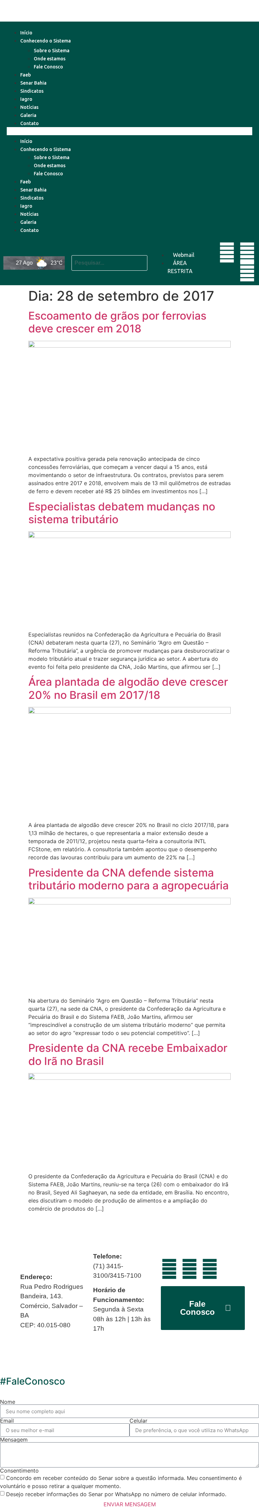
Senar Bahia (33, 83)
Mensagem (14, 1439)
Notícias (29, 107)
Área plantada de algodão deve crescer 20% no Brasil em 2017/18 (128, 688)
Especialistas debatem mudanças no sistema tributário (121, 513)
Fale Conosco (48, 66)
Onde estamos (49, 58)
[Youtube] (227, 252)
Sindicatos (32, 91)
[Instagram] (247, 271)
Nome (7, 1401)
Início (26, 32)
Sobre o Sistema (51, 50)
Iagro (26, 99)
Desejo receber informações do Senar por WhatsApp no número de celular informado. (116, 1494)
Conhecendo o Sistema (45, 40)
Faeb (25, 75)
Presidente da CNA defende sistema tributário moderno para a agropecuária (128, 879)
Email (7, 1420)
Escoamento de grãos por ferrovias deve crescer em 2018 (117, 322)
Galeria (28, 115)
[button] (129, 131)
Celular (138, 1420)
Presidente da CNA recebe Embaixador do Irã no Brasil (127, 1054)
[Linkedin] (247, 252)
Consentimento (19, 1470)
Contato (29, 123)
